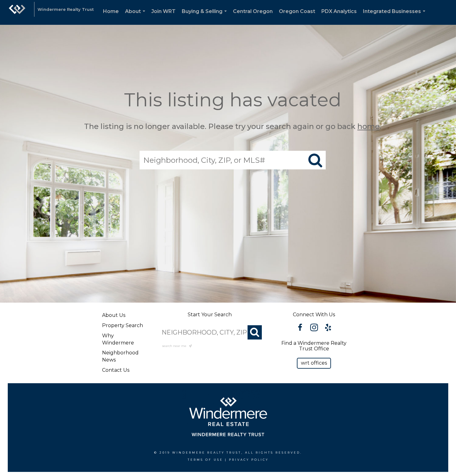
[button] (314, 363)
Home (111, 11)
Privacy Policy (249, 459)
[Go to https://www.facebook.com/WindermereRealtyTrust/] (300, 328)
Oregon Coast (297, 11)
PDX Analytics (339, 11)
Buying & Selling (205, 16)
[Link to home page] (17, 12)
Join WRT (163, 11)
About (136, 16)
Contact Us (115, 370)
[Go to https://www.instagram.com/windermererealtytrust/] (314, 328)
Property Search (122, 325)
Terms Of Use (205, 459)
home (368, 126)
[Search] (255, 332)
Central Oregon (253, 11)
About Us (113, 315)
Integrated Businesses (395, 16)
